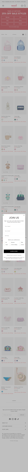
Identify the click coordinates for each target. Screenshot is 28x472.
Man (22, 242)
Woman (13, 242)
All (6, 242)
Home (22, 244)
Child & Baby (14, 244)
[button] (24, 215)
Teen (7, 244)
